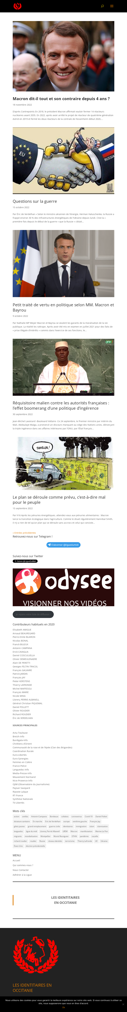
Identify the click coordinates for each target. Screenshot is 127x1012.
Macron (74, 831)
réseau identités (55, 841)
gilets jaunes (19, 826)
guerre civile (54, 826)
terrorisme (69, 841)
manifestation (86, 831)
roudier (33, 841)
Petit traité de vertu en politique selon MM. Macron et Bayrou (63, 307)
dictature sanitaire (22, 821)
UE (96, 841)
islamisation (102, 826)
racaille (95, 836)
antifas (25, 816)
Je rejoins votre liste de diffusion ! (33, 614)
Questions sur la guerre (35, 201)
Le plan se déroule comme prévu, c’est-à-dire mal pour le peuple (59, 499)
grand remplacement (37, 826)
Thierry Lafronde (85, 841)
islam (92, 826)
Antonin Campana (39, 816)
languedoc (18, 831)
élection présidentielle (35, 846)
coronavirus (77, 816)
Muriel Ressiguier (61, 836)
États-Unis (18, 846)
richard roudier (20, 841)
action (16, 816)
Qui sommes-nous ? (23, 865)
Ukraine (104, 841)
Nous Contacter (21, 870)
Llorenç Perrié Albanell (50, 831)
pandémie (84, 836)
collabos (64, 816)
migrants (18, 836)
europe (67, 821)
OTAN (74, 836)
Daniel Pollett (101, 816)
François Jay (95, 821)
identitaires (68, 826)
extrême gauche (80, 821)
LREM (65, 831)
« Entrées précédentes (24, 532)
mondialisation (31, 836)
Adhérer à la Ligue (22, 874)
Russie (42, 841)
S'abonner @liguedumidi (65, 544)
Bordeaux (54, 816)
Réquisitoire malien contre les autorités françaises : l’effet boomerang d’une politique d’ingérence (61, 405)
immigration (81, 826)
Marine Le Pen (101, 831)
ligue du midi (31, 831)
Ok (63, 1007)
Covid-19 (88, 816)
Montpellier (45, 836)
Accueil (16, 860)
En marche (37, 821)
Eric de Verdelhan (52, 821)
